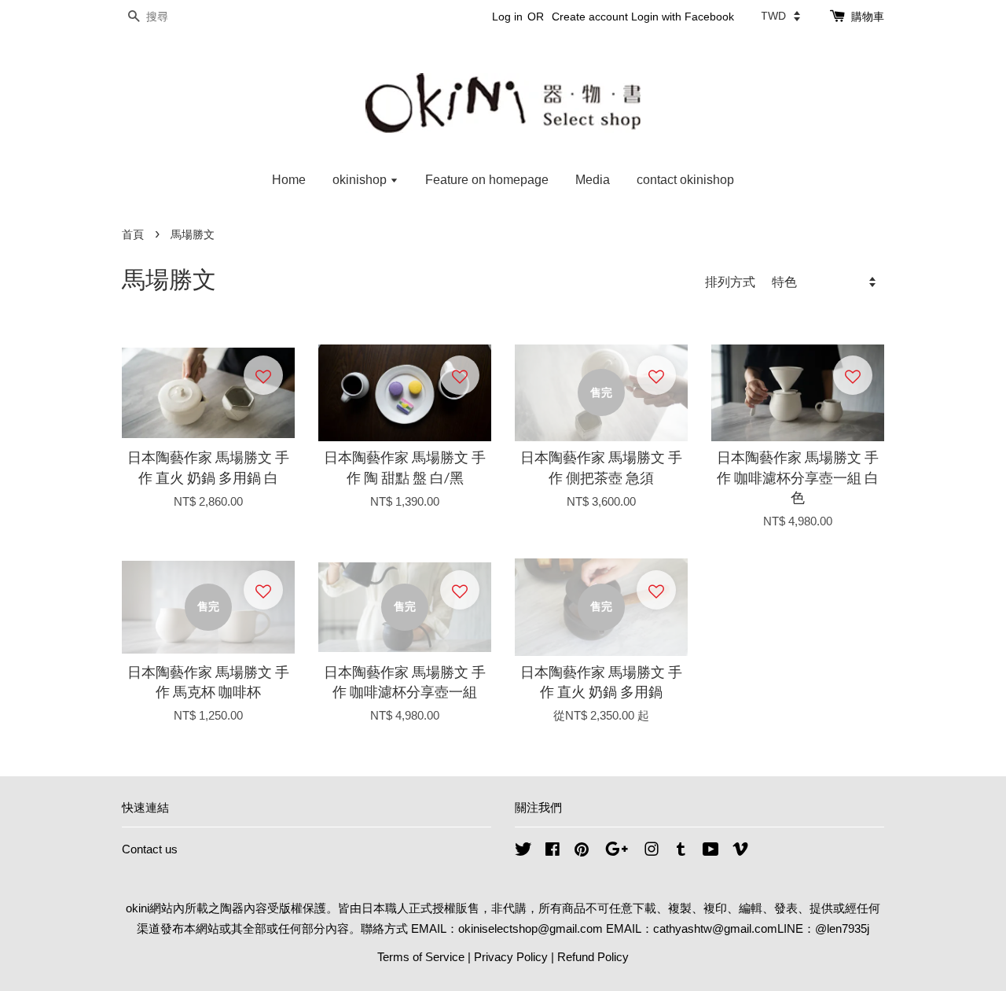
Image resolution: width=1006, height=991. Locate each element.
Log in (507, 16)
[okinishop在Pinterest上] (581, 851)
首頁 (133, 235)
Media (592, 179)
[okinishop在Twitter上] (523, 851)
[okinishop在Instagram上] (651, 851)
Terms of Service (420, 956)
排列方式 (730, 281)
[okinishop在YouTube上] (711, 851)
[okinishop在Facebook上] (552, 851)
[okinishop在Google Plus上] (616, 851)
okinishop (361, 179)
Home (289, 179)
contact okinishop (685, 179)
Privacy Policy (511, 956)
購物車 (867, 16)
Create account (590, 16)
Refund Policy (593, 956)
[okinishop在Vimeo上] (740, 851)
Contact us (150, 849)
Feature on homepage (487, 179)
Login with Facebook (682, 16)
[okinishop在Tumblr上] (681, 851)
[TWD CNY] (780, 16)
